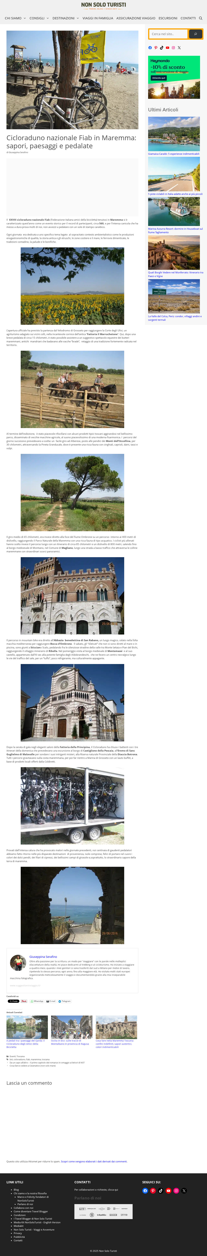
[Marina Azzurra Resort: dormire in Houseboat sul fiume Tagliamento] (174, 212)
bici (11, 1059)
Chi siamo (13, 18)
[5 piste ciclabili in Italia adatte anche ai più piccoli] (174, 174)
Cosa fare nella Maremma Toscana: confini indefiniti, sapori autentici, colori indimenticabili (115, 1044)
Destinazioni (64, 18)
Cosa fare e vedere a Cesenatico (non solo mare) (33, 1065)
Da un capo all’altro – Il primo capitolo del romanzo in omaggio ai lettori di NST (47, 1062)
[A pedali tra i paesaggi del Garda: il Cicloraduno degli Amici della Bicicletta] (27, 1027)
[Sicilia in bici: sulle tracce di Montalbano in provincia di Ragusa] (72, 1027)
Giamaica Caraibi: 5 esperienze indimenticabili (173, 153)
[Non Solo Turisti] (104, 6)
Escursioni (168, 18)
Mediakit (18, 1225)
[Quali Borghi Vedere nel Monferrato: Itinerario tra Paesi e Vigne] (174, 253)
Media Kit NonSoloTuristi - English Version (37, 1222)
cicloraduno (19, 1059)
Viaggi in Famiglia (98, 18)
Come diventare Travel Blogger (31, 1211)
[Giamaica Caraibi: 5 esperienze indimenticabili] (174, 134)
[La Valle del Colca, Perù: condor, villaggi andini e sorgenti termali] (174, 296)
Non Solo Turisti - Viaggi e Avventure (34, 1229)
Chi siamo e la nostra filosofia (30, 1193)
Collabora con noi (23, 1207)
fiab (28, 1059)
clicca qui (113, 1189)
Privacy (18, 1233)
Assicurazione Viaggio (135, 18)
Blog (16, 1189)
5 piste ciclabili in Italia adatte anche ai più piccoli (175, 193)
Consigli (37, 18)
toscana (45, 1059)
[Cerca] (195, 34)
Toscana (21, 1056)
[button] (200, 18)
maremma (36, 1059)
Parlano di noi (25, 1204)
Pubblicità (19, 1236)
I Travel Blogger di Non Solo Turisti (33, 1218)
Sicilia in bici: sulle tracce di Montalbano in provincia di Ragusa (70, 1042)
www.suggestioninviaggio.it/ (25, 985)
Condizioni (20, 1215)
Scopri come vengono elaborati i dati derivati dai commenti (94, 1161)
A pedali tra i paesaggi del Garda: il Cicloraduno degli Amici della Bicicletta (25, 1044)
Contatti (188, 18)
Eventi (13, 1056)
